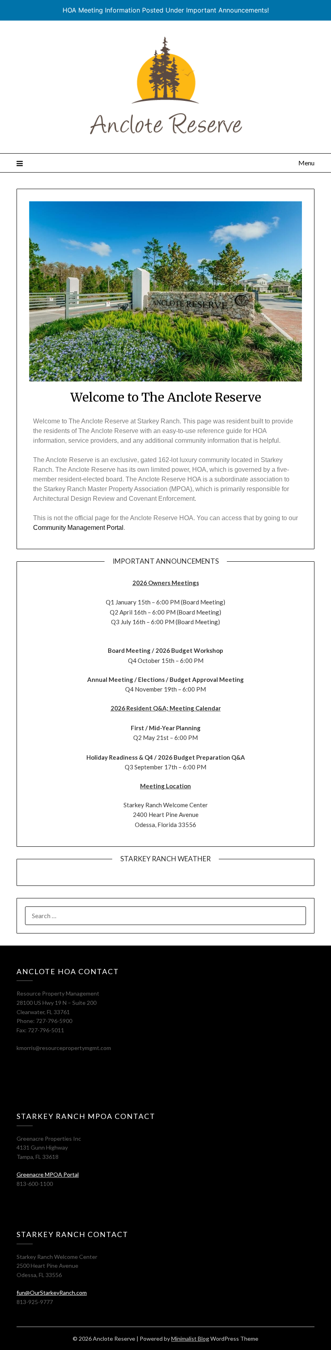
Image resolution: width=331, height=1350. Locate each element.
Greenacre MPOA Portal (48, 1174)
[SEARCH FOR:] (165, 915)
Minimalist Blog (190, 1338)
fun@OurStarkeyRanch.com (52, 1292)
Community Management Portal (78, 527)
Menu (306, 163)
